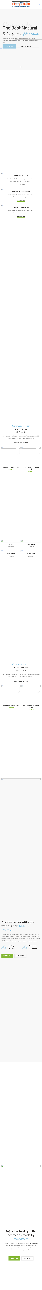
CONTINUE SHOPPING (21, 443)
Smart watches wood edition (31, 468)
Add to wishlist (18, 449)
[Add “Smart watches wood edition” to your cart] (38, 452)
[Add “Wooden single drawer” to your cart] (18, 452)
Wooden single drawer (11, 467)
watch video (26, 46)
